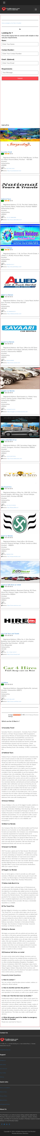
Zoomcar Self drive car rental (11, 585)
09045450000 (10, 360)
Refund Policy (3, 1100)
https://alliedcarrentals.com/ (14, 313)
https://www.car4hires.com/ (14, 701)
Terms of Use (3, 1091)
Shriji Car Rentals (7, 536)
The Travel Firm (6, 487)
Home (3, 23)
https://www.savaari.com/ (13, 362)
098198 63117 (10, 264)
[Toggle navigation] (4, 2)
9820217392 (9, 554)
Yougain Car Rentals (8, 391)
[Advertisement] (20, 102)
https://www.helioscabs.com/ (14, 458)
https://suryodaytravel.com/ (14, 170)
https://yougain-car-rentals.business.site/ (17, 411)
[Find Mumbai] (11, 9)
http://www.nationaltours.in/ (14, 219)
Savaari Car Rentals (7, 342)
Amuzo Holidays (6, 248)
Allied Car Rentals (7, 295)
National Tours (6, 199)
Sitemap (2, 1077)
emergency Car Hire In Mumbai (13, 23)
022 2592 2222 (10, 168)
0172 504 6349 (10, 699)
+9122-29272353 (11, 456)
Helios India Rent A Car (9, 440)
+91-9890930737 (11, 311)
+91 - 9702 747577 (11, 652)
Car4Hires (4, 682)
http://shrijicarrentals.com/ (14, 556)
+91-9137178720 (11, 505)
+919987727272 (10, 409)
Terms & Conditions (5, 1087)
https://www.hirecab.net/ (13, 654)
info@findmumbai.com (5, 1049)
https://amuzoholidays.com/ (14, 266)
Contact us (3, 1060)
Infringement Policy (5, 1104)
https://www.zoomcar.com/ (14, 605)
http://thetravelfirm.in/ (12, 507)
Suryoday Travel (6, 152)
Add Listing (3, 1064)
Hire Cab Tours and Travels (10, 633)
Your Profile (3, 1072)
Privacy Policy (3, 1096)
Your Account (3, 1068)
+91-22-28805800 (11, 217)
